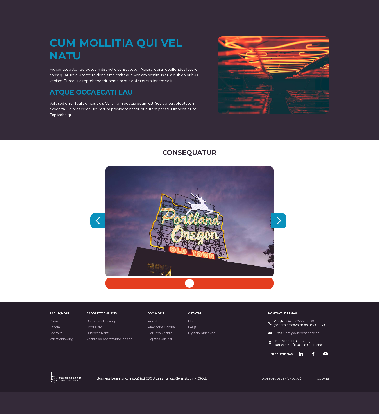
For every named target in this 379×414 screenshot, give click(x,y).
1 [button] (189, 282)
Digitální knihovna (201, 333)
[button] (97, 220)
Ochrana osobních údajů (281, 378)
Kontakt (56, 333)
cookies (323, 378)
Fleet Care (94, 327)
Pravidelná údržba (161, 327)
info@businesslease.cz (302, 333)
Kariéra (55, 327)
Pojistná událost (160, 339)
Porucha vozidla (160, 333)
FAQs (192, 327)
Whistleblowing (61, 339)
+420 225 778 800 (300, 321)
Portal (152, 321)
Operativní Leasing (100, 321)
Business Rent (97, 333)
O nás (54, 321)
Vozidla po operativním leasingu (110, 339)
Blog (191, 321)
